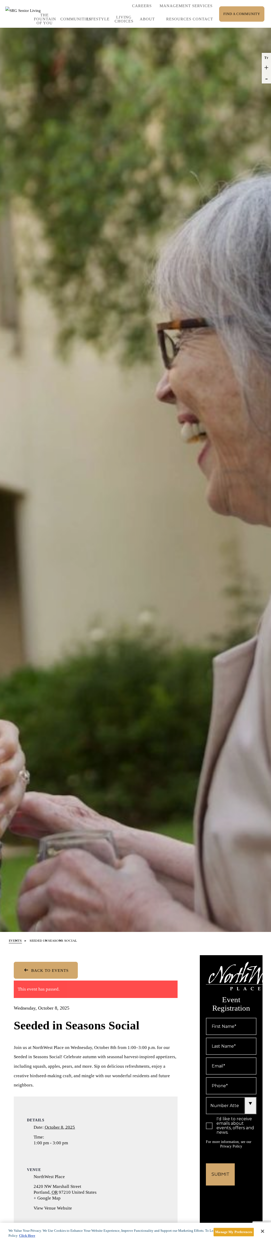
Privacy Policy (231, 1146)
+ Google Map (53, 1198)
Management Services (186, 6)
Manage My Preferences (233, 1232)
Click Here (27, 1236)
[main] (135, 1232)
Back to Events (49, 970)
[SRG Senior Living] (26, 13)
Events (15, 941)
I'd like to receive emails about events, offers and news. (235, 1126)
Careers (142, 7)
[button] (97, 19)
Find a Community (241, 14)
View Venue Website (53, 1208)
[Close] (262, 1231)
